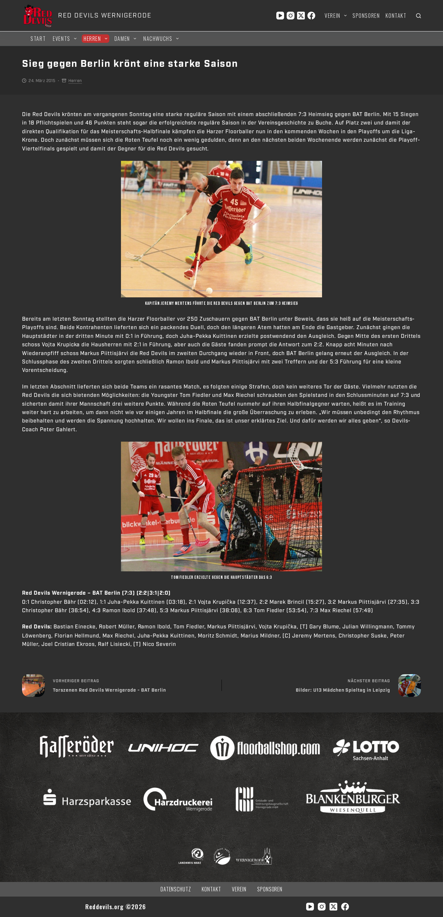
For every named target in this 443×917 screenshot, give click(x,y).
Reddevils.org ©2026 (115, 906)
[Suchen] (418, 15)
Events (61, 38)
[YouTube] (280, 15)
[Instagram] (290, 15)
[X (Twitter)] (301, 15)
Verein (333, 15)
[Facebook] (311, 15)
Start (38, 38)
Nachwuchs (157, 38)
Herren (92, 38)
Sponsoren (366, 15)
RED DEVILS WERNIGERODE (104, 15)
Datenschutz (176, 889)
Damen (122, 38)
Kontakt (396, 15)
